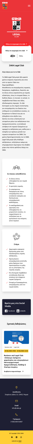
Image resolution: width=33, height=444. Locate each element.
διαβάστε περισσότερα (12, 371)
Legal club (16, 347)
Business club (8, 347)
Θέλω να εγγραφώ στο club (15, 51)
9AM (20, 441)
